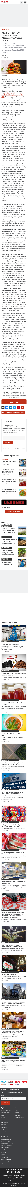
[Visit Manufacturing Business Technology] (17, 1084)
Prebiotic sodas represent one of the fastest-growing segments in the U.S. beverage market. (13, 887)
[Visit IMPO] (24, 1082)
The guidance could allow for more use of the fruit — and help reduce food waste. (13, 856)
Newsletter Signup (7, 1175)
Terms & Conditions (15, 1179)
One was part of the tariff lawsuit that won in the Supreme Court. (13, 1006)
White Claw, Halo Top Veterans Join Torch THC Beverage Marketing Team (13, 1032)
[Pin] (18, 407)
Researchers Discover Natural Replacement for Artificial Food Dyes (12, 945)
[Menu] (25, 2)
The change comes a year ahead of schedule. (13, 828)
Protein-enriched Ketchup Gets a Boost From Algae (9, 480)
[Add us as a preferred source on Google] (22, 407)
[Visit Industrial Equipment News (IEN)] (17, 1082)
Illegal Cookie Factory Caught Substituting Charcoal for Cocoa (7, 471)
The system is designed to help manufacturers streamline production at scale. (13, 918)
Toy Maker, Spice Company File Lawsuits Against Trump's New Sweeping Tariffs (13, 1002)
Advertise (16, 1175)
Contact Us (10, 1177)
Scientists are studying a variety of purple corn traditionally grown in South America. (12, 949)
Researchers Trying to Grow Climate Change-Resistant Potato (9, 541)
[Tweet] (14, 407)
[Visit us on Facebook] (8, 1172)
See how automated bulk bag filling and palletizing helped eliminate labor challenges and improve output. (13, 648)
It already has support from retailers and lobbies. (12, 738)
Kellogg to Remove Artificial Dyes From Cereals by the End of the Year (13, 825)
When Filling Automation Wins (8, 462)
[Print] (2, 407)
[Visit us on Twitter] (12, 1172)
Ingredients (6, 29)
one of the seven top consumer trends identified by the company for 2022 (12, 95)
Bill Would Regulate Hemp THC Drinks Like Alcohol (8, 490)
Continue (8, 442)
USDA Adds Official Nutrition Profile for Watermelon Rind (13, 853)
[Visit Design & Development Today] (3, 1082)
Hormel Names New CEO (8, 974)
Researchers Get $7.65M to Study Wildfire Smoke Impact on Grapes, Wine (7, 552)
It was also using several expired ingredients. (13, 677)
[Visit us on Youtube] (18, 1172)
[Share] (6, 407)
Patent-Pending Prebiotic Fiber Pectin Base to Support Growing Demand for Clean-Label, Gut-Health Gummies (12, 914)
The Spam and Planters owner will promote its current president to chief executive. (13, 977)
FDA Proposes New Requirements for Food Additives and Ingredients (12, 792)
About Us (23, 1175)
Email (2, 1095)
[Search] (21, 2)
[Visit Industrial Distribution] (3, 1084)
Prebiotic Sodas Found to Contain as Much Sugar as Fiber (13, 882)
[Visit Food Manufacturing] (10, 1082)
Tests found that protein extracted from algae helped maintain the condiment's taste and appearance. (13, 708)
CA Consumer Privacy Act (14, 1181)
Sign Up (5, 1103)
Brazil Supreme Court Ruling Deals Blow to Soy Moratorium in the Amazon (13, 763)
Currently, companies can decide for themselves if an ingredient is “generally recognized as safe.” (12, 797)
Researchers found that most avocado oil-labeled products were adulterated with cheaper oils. (12, 1065)
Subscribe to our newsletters (14, 401)
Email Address (7, 435)
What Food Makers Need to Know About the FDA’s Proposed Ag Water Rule (9, 530)
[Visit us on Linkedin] (15, 1172)
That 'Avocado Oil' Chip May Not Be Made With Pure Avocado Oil (13, 1061)
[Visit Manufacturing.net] (10, 1084)
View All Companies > (14, 511)
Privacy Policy (18, 1177)
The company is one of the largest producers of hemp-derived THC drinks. (13, 1035)
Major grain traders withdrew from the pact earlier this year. (12, 767)
